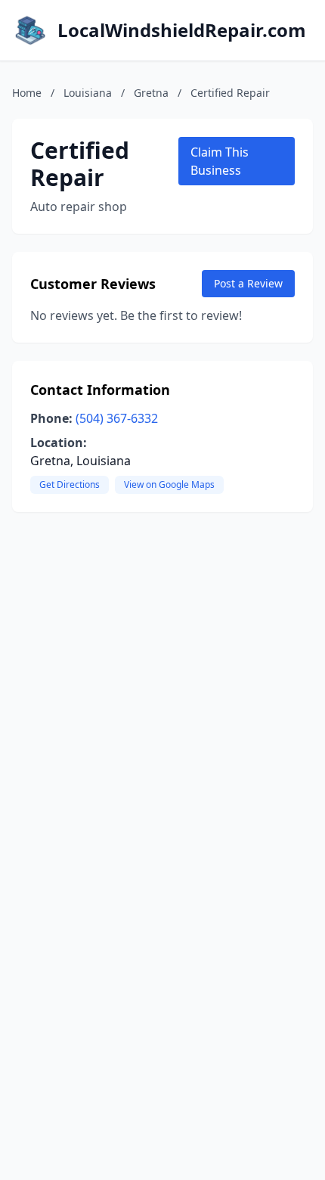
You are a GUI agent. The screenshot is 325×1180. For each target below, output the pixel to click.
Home (27, 92)
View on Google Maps (169, 484)
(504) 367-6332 (117, 418)
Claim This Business (219, 161)
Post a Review (248, 283)
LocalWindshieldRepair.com (181, 30)
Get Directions (69, 484)
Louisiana (87, 92)
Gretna (151, 92)
